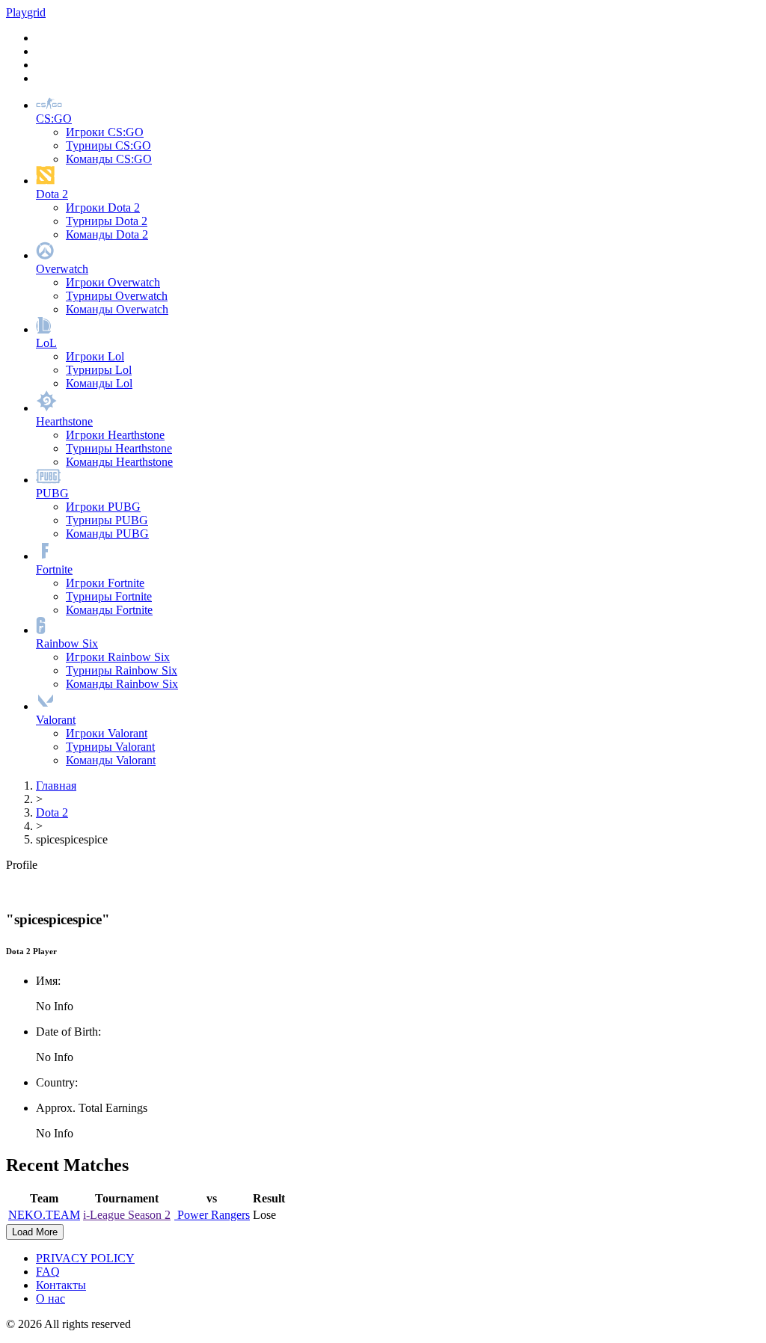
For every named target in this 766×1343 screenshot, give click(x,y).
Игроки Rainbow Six (118, 657)
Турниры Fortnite (109, 596)
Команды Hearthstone (119, 461)
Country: (57, 1082)
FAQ (48, 1271)
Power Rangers (212, 1214)
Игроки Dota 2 (103, 207)
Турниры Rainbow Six (121, 670)
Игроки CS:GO (105, 132)
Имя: (48, 980)
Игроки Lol (95, 356)
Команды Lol (99, 383)
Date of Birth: (68, 1031)
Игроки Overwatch (113, 282)
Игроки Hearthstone (115, 434)
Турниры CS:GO (108, 145)
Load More (35, 1232)
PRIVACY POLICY (85, 1258)
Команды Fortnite (109, 609)
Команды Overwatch (117, 309)
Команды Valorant (111, 760)
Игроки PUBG (103, 506)
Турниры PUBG (107, 520)
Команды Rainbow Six (122, 683)
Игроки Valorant (106, 733)
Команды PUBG (107, 533)
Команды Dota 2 (107, 234)
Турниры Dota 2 (106, 221)
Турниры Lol (99, 369)
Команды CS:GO (109, 159)
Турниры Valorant (110, 746)
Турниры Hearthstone (119, 448)
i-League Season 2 (127, 1214)
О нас (50, 1298)
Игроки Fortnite (105, 583)
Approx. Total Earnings (91, 1107)
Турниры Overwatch (117, 295)
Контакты (61, 1285)
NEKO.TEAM (44, 1214)
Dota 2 (52, 812)
